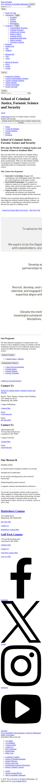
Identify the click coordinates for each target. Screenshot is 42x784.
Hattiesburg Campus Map (10, 530)
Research (8, 44)
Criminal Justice (11, 369)
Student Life (9, 46)
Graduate (13, 21)
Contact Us (5, 526)
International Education (18, 38)
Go (29, 6)
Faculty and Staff (11, 87)
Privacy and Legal (11, 763)
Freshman (13, 17)
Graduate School (16, 36)
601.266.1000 (6, 522)
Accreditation (10, 743)
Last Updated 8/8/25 (19, 781)
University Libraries (17, 42)
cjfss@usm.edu (6, 414)
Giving (7, 68)
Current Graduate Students (14, 81)
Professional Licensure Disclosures (17, 765)
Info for (4, 72)
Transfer (13, 19)
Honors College (15, 34)
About (7, 127)
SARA (7, 771)
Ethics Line (9, 753)
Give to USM (6, 557)
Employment (9, 751)
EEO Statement (10, 749)
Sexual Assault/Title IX (13, 773)
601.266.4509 (6, 420)
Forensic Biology (11, 371)
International (14, 23)
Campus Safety (10, 745)
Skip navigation (6, 2)
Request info (9, 54)
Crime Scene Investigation (14, 367)
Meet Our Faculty (22, 210)
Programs (8, 135)
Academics (9, 26)
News (7, 64)
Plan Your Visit (34, 210)
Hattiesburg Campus (13, 511)
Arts (6, 48)
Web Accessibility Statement (15, 775)
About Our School (8, 210)
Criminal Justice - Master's (14, 359)
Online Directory (11, 761)
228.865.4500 (6, 545)
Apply (7, 58)
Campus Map (5, 408)
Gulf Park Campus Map (9, 553)
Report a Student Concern (14, 767)
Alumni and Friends (12, 85)
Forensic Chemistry (12, 373)
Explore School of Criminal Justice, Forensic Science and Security (21, 122)
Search (4, 91)
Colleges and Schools (17, 32)
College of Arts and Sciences (11, 381)
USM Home (5, 117)
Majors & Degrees (11, 62)
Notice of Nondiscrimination (15, 759)
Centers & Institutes (12, 129)
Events (7, 66)
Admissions (9, 15)
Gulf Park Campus (12, 534)
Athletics (8, 50)
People (7, 133)
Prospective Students (12, 76)
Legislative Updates (12, 757)
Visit (7, 56)
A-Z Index (9, 741)
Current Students (11, 131)
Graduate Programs (17, 30)
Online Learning (16, 40)
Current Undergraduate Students (16, 78)
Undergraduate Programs (19, 28)
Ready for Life (10, 13)
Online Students (11, 83)
